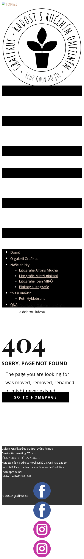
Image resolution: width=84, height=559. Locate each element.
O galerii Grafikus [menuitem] (24, 258)
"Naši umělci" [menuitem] (20, 293)
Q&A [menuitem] (13, 304)
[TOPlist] (9, 4)
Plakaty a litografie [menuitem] (34, 286)
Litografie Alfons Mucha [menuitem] (38, 270)
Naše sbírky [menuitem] (20, 264)
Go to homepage (35, 397)
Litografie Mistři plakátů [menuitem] (38, 275)
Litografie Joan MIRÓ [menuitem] (36, 281)
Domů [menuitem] (15, 252)
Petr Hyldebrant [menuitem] (32, 298)
